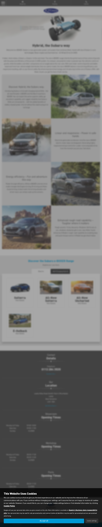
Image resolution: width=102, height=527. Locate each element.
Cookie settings (92, 521)
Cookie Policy (9, 506)
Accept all (44, 521)
